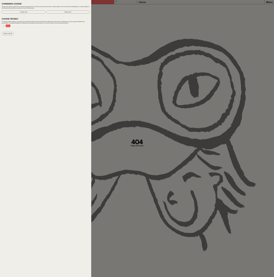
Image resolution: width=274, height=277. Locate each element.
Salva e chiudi (7, 33)
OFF (8, 25)
